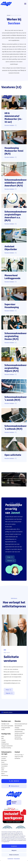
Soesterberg (4, 764)
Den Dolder (4, 772)
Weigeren (14, 850)
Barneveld (3, 760)
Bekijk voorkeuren (14, 855)
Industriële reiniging (20, 729)
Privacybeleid (17, 858)
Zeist (2, 770)
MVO (2, 736)
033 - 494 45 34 (15, 781)
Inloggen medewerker (7, 746)
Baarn (2, 768)
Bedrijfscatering (18, 735)
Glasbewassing (18, 731)
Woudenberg (4, 775)
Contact (3, 740)
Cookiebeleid (10, 858)
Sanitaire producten (20, 733)
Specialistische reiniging (18, 726)
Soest (2, 762)
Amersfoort (4, 757)
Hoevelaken (4, 766)
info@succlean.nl (15, 786)
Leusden (3, 758)
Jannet (15, 513)
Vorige (8, 557)
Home (8, 15)
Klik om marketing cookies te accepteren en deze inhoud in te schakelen (14, 479)
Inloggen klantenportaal (5, 743)
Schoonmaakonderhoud (21, 724)
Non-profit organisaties (7, 726)
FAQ (2, 738)
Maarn (3, 773)
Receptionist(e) (18, 739)
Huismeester (18, 737)
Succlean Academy (6, 748)
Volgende (9, 560)
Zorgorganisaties (5, 727)
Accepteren (14, 846)
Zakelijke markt (5, 724)
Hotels (3, 729)
